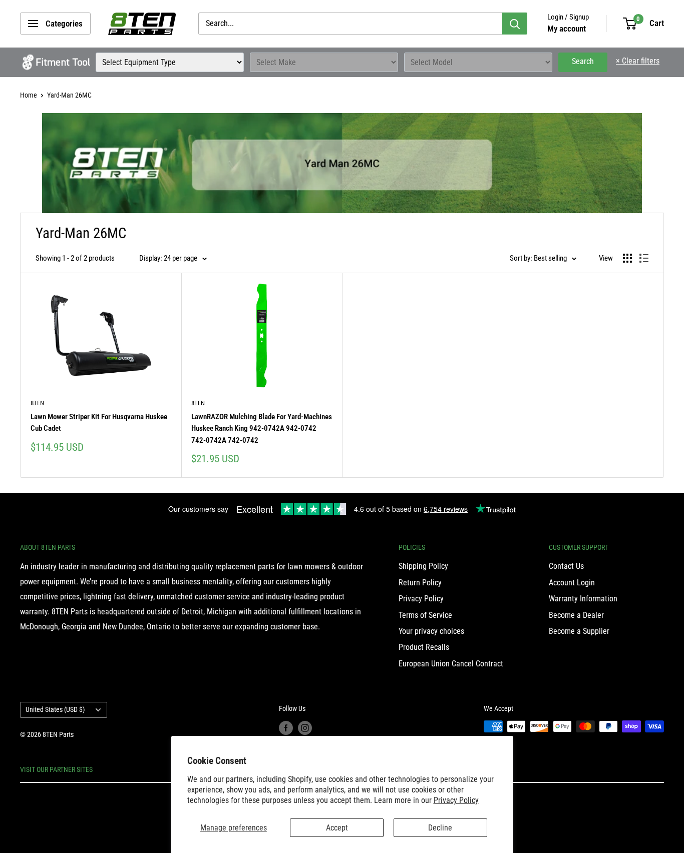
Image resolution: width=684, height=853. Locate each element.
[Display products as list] (643, 258)
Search (583, 61)
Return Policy (420, 582)
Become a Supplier (579, 631)
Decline (440, 827)
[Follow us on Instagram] (305, 727)
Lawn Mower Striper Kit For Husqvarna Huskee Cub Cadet (99, 422)
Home (28, 95)
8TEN (37, 403)
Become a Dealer (576, 615)
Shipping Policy (423, 566)
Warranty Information (583, 598)
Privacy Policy (456, 800)
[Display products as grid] (627, 258)
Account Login (572, 582)
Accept (337, 827)
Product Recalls (424, 647)
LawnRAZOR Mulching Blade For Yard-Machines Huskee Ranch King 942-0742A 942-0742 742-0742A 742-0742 (261, 428)
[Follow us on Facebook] (286, 727)
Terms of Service (425, 615)
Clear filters (637, 61)
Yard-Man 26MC (69, 95)
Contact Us (566, 566)
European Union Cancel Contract (451, 663)
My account (566, 29)
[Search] (514, 24)
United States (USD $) (55, 709)
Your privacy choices (431, 631)
